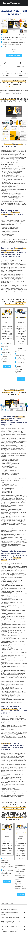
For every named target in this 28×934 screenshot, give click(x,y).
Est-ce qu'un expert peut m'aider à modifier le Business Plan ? (10, 921)
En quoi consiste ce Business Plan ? (10, 909)
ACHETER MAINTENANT (14, 55)
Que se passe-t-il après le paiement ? (11, 926)
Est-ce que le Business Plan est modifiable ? (9, 913)
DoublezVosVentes (11, 3)
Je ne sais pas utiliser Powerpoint (10, 917)
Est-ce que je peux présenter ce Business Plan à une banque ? (9, 930)
